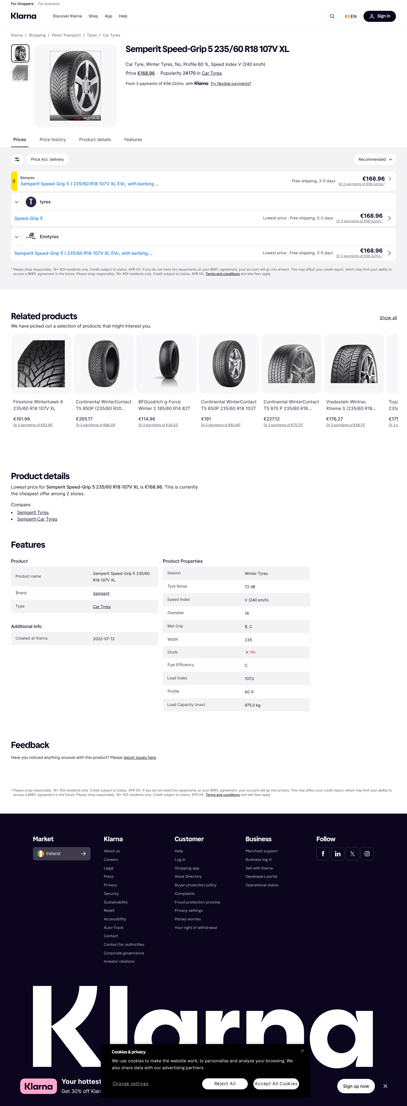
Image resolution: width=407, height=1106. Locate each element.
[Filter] (17, 159)
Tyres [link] (92, 35)
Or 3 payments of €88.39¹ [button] (95, 425)
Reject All (225, 1083)
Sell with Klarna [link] (259, 868)
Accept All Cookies (276, 1083)
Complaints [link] (185, 893)
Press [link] (109, 876)
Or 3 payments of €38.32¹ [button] (158, 425)
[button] (350, 16)
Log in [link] (180, 859)
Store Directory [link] (188, 876)
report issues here (139, 757)
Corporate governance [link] (124, 953)
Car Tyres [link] (111, 35)
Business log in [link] (259, 859)
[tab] (20, 139)
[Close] (302, 1051)
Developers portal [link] (261, 876)
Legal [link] (109, 868)
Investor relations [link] (119, 961)
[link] (323, 853)
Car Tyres (212, 73)
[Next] (388, 380)
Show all (388, 317)
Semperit (101, 593)
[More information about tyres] (16, 201)
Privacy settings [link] (189, 910)
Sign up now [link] (356, 1086)
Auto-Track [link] (113, 927)
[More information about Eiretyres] (16, 236)
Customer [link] (189, 839)
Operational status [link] (262, 885)
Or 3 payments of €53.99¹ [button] (33, 425)
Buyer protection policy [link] (196, 885)
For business (49, 4)
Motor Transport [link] (66, 35)
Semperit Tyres (33, 512)
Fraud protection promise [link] (197, 902)
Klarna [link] (16, 35)
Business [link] (259, 839)
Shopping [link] (37, 35)
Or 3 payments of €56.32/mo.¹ (362, 184)
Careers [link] (111, 859)
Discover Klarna (67, 16)
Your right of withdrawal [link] (196, 927)
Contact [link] (111, 936)
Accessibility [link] (115, 919)
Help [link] (179, 851)
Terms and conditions (223, 274)
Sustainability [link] (116, 902)
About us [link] (112, 851)
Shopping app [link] (187, 868)
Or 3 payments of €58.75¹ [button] (345, 425)
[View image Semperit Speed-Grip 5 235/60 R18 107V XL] (20, 53)
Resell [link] (109, 910)
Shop (93, 16)
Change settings (131, 1084)
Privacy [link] (110, 885)
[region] (205, 1071)
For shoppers (22, 4)
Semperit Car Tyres (37, 519)
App (108, 16)
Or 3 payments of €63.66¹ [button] (221, 425)
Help (123, 16)
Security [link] (111, 893)
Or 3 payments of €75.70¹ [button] (283, 425)
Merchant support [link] (262, 851)
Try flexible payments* (230, 83)
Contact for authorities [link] (124, 944)
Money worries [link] (188, 919)
